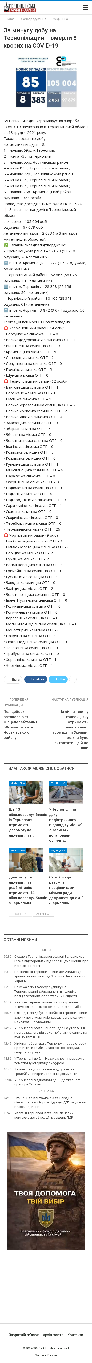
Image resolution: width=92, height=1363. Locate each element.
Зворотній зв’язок (24, 1335)
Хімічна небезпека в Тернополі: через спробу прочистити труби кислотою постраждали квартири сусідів (50, 1047)
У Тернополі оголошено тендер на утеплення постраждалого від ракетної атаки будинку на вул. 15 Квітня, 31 (50, 1032)
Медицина (18, 783)
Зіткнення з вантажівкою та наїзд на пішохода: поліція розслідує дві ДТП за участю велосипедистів (50, 1102)
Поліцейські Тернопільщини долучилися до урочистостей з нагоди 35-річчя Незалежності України (50, 976)
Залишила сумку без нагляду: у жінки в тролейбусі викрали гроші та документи (45, 1071)
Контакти (75, 1335)
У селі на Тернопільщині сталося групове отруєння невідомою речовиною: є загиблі (47, 1004)
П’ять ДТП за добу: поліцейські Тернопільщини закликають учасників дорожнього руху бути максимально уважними (50, 1017)
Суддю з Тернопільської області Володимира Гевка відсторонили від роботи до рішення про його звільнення (51, 961)
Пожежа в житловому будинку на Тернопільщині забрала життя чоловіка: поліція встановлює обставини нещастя (45, 991)
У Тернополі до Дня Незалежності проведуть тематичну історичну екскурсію (49, 1060)
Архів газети (53, 1335)
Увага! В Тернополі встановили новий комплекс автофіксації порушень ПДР (44, 1115)
